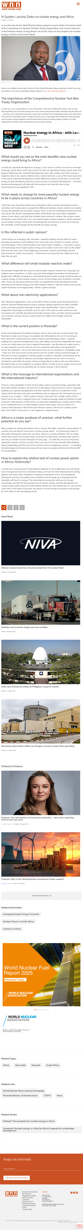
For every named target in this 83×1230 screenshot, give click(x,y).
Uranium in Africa (12, 929)
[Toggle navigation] (78, 4)
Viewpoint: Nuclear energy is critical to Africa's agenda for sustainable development (38, 1130)
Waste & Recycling (28, 1204)
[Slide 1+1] (39, 1010)
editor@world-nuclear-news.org (53, 1204)
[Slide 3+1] (47, 1010)
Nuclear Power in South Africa (18, 922)
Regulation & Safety (29, 1196)
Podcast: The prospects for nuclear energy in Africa (29, 1121)
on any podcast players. (55, 91)
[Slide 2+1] (43, 1010)
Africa (6, 1065)
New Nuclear (26, 1194)
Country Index (27, 1209)
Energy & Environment (29, 1192)
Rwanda (36, 1065)
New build (20, 1065)
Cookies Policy (73, 1222)
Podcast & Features (29, 1205)
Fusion (24, 1207)
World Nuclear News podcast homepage (23, 1091)
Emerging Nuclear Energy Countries (21, 914)
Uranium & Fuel (27, 1202)
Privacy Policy (62, 1222)
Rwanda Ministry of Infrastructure (20, 1096)
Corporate (25, 1200)
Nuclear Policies (27, 1198)
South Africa (52, 1065)
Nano (59, 1096)
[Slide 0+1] (35, 1010)
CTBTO (47, 1096)
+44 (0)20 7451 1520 (49, 1206)
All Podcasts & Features (40, 896)
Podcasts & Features (6, 824)
